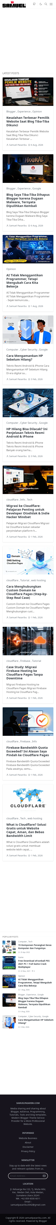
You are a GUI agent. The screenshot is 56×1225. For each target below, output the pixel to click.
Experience (24, 111)
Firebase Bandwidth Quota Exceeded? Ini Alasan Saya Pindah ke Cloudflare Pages (27, 751)
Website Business (28, 1138)
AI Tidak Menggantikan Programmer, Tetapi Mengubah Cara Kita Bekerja (24, 280)
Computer (12, 349)
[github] (34, 4)
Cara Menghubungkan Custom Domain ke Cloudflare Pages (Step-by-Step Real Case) (26, 592)
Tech (29, 499)
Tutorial (25, 580)
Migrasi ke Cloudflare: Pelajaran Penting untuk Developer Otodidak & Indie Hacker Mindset (27, 511)
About (28, 1142)
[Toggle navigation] (51, 4)
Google (36, 188)
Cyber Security (29, 349)
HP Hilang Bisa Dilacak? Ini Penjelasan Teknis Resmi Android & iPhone (26, 432)
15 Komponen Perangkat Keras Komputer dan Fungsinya (34, 947)
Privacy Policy (28, 1151)
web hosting (38, 580)
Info (23, 499)
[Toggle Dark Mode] (40, 4)
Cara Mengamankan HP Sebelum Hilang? (24, 358)
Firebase (25, 661)
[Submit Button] (44, 1176)
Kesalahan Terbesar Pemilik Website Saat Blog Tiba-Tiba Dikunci (27, 121)
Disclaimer (28, 1146)
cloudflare (12, 499)
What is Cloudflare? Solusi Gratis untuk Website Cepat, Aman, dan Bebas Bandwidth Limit (26, 830)
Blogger (11, 111)
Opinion (37, 111)
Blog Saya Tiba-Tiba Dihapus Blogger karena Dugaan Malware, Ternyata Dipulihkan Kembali (28, 200)
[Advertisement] (28, 40)
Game (20, 957)
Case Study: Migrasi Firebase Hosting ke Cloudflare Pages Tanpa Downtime (24, 672)
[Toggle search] (46, 4)
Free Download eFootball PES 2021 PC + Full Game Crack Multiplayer (34, 963)
